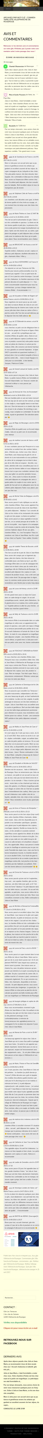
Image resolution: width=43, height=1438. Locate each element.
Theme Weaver (30, 1431)
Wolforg (27, 1434)
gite (31, 1261)
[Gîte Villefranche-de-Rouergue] (21, 3)
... (37, 66)
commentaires (24, 1261)
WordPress (33, 1428)
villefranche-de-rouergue (27, 1269)
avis (29, 1256)
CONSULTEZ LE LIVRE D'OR (14, 1409)
